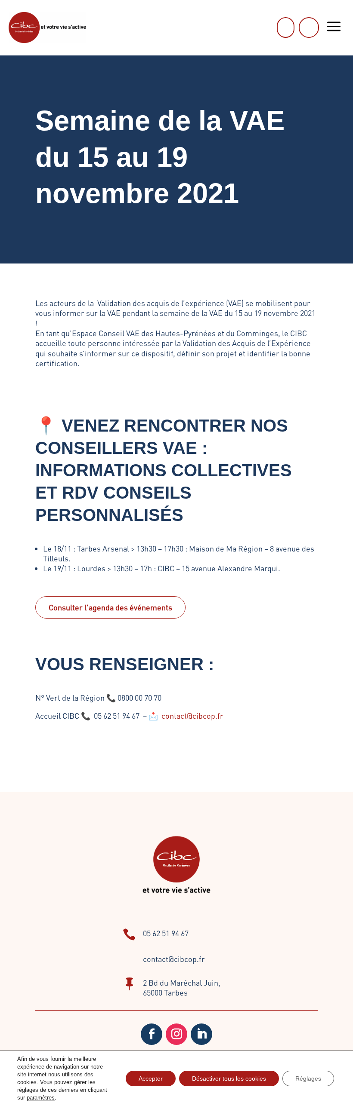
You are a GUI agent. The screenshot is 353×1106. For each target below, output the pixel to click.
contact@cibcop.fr (192, 715)
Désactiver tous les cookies (229, 1078)
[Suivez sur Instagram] (176, 1034)
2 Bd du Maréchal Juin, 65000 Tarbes (181, 987)
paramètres (41, 1097)
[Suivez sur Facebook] (151, 1034)
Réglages (308, 1078)
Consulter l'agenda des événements (110, 607)
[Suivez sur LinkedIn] (201, 1034)
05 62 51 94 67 (166, 933)
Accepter (151, 1078)
